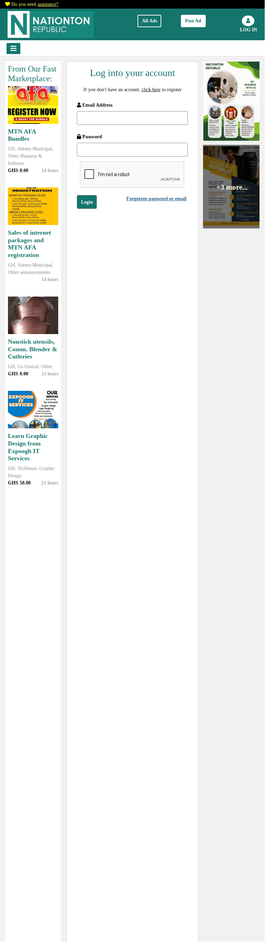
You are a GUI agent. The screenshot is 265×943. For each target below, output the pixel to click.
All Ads (149, 20)
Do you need (34, 4)
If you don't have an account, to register (132, 89)
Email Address (96, 105)
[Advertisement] (132, 276)
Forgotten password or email (156, 198)
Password (91, 136)
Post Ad (193, 20)
